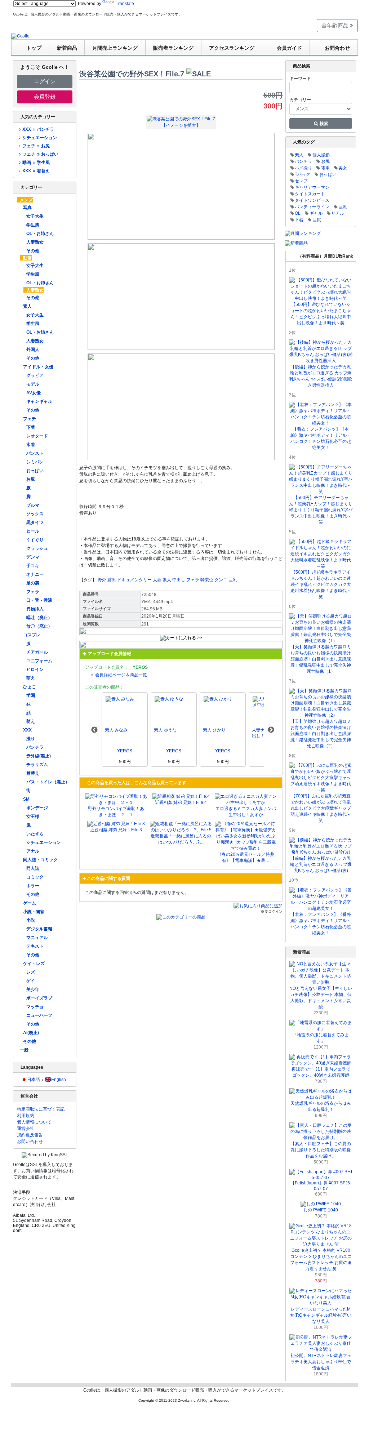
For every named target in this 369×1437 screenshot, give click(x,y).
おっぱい (35, 470)
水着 (30, 444)
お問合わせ (337, 48)
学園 (30, 695)
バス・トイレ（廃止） (48, 781)
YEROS (124, 750)
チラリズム (37, 764)
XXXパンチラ (38, 129)
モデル (32, 384)
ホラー (32, 885)
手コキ (32, 565)
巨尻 (316, 219)
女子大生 (35, 216)
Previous (94, 730)
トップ (33, 48)
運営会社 (25, 1128)
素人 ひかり (214, 730)
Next (271, 730)
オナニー (35, 574)
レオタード (37, 436)
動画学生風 (35, 162)
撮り (30, 738)
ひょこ (29, 686)
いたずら (35, 833)
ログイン (44, 81)
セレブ (301, 180)
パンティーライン (312, 206)
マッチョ (35, 1006)
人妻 (157, 579)
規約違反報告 (30, 1135)
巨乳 (232, 579)
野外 (102, 579)
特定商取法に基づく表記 (41, 1109)
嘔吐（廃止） (39, 617)
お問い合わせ (30, 1141)
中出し (178, 579)
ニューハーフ (39, 1015)
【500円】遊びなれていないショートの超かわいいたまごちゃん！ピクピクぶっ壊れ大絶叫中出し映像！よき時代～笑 (320, 313)
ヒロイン (35, 669)
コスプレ (31, 634)
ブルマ (32, 505)
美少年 (32, 989)
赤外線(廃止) (38, 755)
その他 (32, 250)
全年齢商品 (335, 25)
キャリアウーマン (312, 187)
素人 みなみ (116, 730)
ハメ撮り (303, 167)
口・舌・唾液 (39, 600)
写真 (27, 207)
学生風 (32, 224)
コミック (35, 877)
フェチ (29, 418)
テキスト (35, 946)
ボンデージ (37, 807)
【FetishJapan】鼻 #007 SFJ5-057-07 (320, 1185)
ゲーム (29, 903)
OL (298, 213)
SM (26, 799)
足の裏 (32, 583)
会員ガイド (289, 48)
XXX (27, 730)
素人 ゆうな (165, 730)
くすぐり (35, 539)
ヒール (32, 531)
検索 (323, 123)
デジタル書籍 (39, 928)
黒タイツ (35, 522)
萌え (30, 678)
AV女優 (33, 392)
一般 (24, 1050)
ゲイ (30, 980)
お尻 (30, 479)
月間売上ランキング (115, 48)
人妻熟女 (35, 242)
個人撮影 (321, 154)
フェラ (32, 591)
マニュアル (37, 937)
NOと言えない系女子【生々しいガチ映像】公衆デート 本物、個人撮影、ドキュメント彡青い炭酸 (320, 997)
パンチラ (35, 747)
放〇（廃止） (39, 626)
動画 (27, 258)
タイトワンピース (312, 200)
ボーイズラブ (39, 998)
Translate (125, 3)
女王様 (32, 816)
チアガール (37, 652)
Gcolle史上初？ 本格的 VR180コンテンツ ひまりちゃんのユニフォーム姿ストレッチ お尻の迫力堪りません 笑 (321, 1259)
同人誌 (32, 868)
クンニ (220, 579)
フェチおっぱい (40, 154)
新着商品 (67, 48)
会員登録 (44, 97)
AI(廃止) (31, 1032)
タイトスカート (310, 193)
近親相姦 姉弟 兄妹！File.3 (116, 829)
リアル (337, 213)
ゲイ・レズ (34, 963)
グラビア (35, 375)
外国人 (32, 349)
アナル (32, 851)
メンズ (26, 200)
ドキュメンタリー (134, 579)
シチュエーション (39, 137)
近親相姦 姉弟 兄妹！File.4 (181, 802)
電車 (325, 167)
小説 (30, 920)
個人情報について (34, 1122)
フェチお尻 (35, 145)
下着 (30, 427)
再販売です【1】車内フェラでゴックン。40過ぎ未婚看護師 (321, 1072)
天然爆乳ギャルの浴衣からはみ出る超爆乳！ (320, 1106)
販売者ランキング (173, 48)
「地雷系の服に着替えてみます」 (321, 1038)
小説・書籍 (34, 911)
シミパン (35, 461)
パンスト (35, 453)
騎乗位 (206, 579)
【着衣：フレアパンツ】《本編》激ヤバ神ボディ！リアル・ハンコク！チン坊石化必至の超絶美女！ (320, 438)
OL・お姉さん (40, 233)
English (58, 1079)
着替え (32, 773)
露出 (111, 579)
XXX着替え (35, 170)
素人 (27, 306)
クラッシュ (37, 548)
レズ (30, 972)
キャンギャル (39, 401)
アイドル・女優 (38, 366)
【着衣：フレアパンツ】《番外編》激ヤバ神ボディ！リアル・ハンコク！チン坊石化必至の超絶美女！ (320, 923)
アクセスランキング (231, 48)
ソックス (35, 513)
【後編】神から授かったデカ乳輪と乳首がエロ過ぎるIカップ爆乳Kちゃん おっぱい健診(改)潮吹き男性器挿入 (320, 376)
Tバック (302, 174)
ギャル (316, 213)
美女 (342, 167)
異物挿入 (35, 608)
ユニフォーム (39, 660)
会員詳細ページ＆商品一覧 (121, 674)
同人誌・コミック (40, 859)
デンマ (32, 557)
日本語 (33, 1079)
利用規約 (25, 1115)
